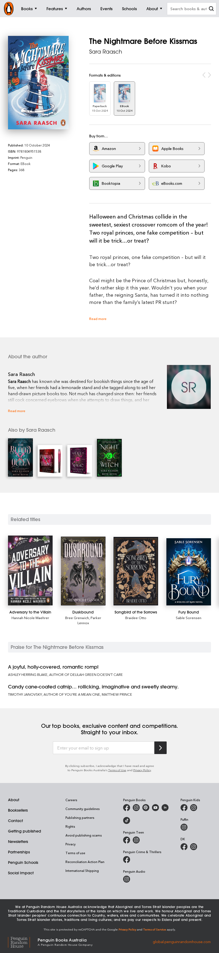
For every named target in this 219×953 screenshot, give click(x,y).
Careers (71, 799)
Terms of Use (117, 770)
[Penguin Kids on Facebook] (184, 807)
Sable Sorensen (188, 617)
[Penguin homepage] (9, 8)
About (13, 799)
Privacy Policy (142, 770)
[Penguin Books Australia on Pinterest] (145, 807)
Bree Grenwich (77, 617)
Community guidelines (82, 808)
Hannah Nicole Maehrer (30, 617)
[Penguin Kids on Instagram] (193, 807)
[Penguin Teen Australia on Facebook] (126, 840)
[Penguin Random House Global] (23, 942)
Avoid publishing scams (83, 835)
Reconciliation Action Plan (84, 861)
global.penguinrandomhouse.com (182, 941)
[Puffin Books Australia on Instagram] (184, 827)
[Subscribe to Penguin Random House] (160, 747)
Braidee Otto (135, 617)
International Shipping (82, 870)
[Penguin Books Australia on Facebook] (126, 807)
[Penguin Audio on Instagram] (126, 879)
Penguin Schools (23, 862)
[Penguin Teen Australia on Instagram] (136, 840)
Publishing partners (79, 817)
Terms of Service (154, 929)
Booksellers (18, 810)
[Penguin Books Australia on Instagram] (136, 807)
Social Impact (21, 873)
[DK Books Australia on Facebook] (184, 846)
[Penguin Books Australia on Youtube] (155, 807)
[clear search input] (211, 9)
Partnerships (19, 852)
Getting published (24, 831)
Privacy (70, 844)
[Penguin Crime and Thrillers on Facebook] (126, 859)
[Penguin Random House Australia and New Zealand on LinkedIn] (165, 807)
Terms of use (75, 852)
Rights (70, 826)
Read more (98, 318)
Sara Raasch (105, 51)
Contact (15, 820)
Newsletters (18, 841)
